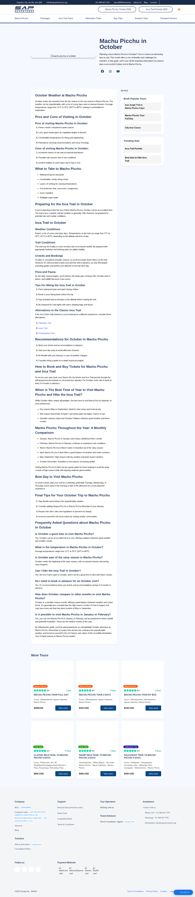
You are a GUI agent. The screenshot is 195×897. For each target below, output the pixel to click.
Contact (153, 2)
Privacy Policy (152, 891)
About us (18, 826)
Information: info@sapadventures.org (160, 823)
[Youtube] (118, 71)
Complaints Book (64, 819)
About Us (137, 2)
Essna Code (62, 813)
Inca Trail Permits (133, 149)
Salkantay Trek (44, 323)
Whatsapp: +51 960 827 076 (156, 818)
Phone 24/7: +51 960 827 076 (157, 813)
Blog (146, 2)
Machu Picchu (21, 18)
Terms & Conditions (65, 824)
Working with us (107, 807)
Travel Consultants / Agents (117, 822)
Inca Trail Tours (66, 18)
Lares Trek (43, 328)
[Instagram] (110, 71)
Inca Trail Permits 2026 (156, 9)
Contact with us (149, 807)
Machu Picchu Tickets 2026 (118, 9)
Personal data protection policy (70, 807)
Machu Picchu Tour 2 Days (95, 695)
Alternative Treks (93, 18)
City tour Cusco (133, 128)
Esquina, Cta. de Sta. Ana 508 (29, 2)
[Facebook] (102, 71)
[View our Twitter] (175, 2)
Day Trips (118, 18)
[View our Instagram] (170, 2)
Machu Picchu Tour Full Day (51, 695)
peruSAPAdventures (122, 2)
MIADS (34, 891)
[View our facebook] (163, 2)
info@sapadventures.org (56, 2)
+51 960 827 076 (102, 2)
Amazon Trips (141, 18)
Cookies (163, 891)
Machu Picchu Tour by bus (140, 695)
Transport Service (168, 18)
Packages (45, 18)
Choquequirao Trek (46, 333)
